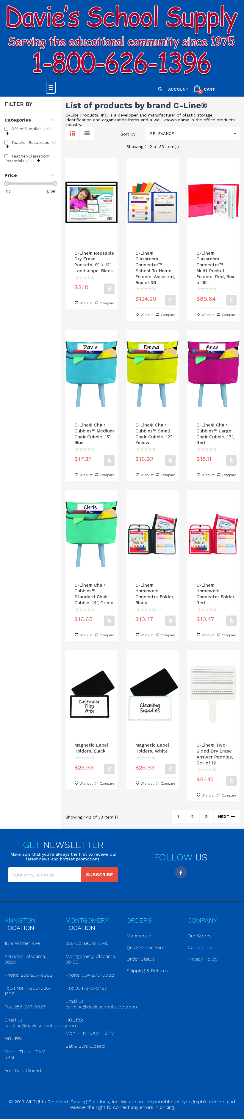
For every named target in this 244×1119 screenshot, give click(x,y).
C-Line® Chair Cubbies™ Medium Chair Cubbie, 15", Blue (94, 433)
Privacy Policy (202, 959)
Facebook (181, 872)
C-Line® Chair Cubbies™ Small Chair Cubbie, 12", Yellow (154, 433)
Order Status (140, 959)
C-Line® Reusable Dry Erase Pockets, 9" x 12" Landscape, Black (94, 262)
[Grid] (72, 133)
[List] (87, 133)
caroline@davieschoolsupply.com (41, 1025)
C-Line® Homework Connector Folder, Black (154, 594)
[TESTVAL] (122, 41)
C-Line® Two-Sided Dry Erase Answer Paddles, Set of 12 (214, 753)
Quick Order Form (146, 947)
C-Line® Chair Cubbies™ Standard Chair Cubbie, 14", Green (93, 594)
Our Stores (199, 936)
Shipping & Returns (147, 970)
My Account (139, 936)
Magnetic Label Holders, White (152, 748)
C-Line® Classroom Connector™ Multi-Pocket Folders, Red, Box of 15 (215, 268)
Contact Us (199, 947)
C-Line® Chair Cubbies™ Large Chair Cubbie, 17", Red (215, 433)
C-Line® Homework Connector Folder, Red (215, 594)
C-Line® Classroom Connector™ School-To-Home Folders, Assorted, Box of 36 (155, 268)
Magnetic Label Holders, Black (91, 748)
